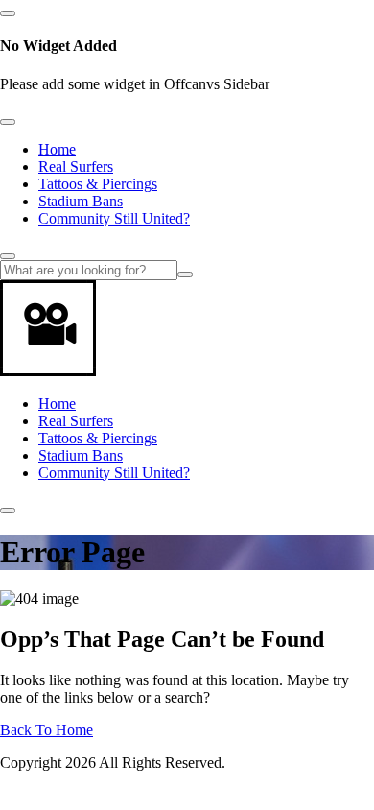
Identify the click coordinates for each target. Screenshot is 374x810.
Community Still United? (114, 218)
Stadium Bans (80, 201)
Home (57, 149)
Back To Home (46, 730)
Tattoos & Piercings (97, 184)
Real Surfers (75, 166)
